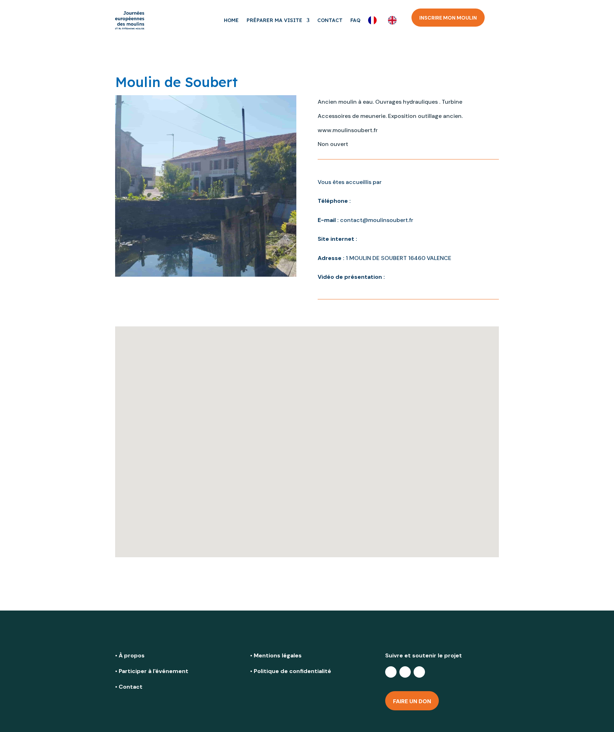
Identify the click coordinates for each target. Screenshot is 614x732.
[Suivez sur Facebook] (391, 672)
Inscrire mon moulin (448, 18)
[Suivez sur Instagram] (419, 672)
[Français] (374, 20)
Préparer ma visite (274, 20)
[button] (307, 430)
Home (231, 20)
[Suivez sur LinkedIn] (405, 672)
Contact (330, 20)
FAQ (355, 20)
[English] (394, 20)
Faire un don (412, 701)
